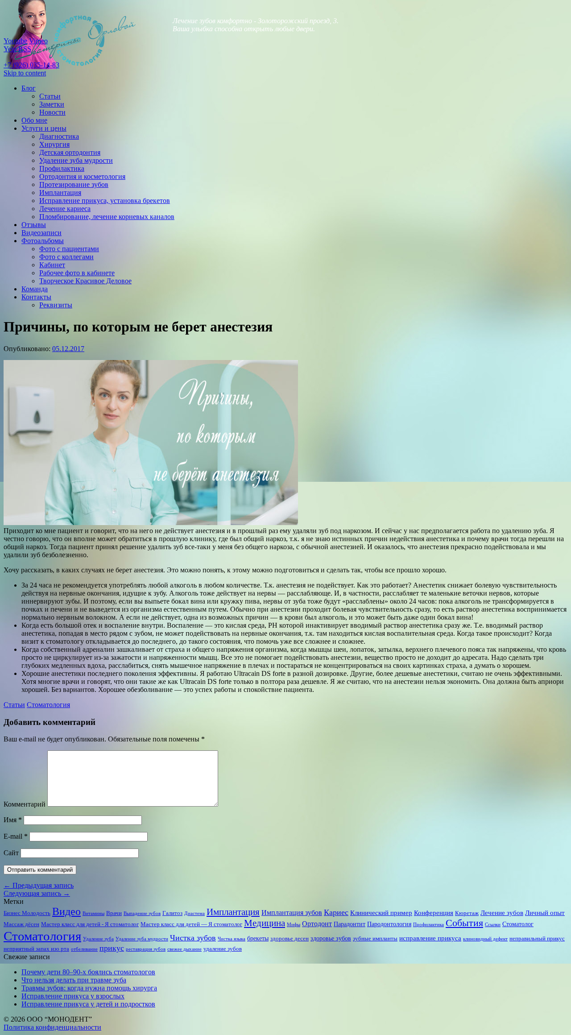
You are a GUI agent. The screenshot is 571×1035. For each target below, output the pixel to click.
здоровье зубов (330, 938)
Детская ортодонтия (69, 152)
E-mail (16, 836)
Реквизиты (55, 305)
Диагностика (59, 136)
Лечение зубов (501, 912)
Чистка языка (231, 938)
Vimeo (38, 41)
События (464, 923)
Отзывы (33, 224)
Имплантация (60, 192)
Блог (28, 88)
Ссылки (493, 924)
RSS (24, 49)
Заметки (51, 104)
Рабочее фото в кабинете (77, 273)
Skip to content (25, 73)
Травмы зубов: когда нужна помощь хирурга (89, 988)
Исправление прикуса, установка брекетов (104, 200)
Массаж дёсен (21, 924)
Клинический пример (381, 912)
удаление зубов (222, 949)
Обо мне (34, 120)
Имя (13, 820)
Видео (66, 911)
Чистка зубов (193, 937)
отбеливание (84, 949)
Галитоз (172, 913)
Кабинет (52, 265)
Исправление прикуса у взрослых (72, 996)
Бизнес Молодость (27, 913)
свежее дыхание (184, 949)
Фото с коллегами (66, 257)
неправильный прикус (537, 939)
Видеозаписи (41, 232)
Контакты (36, 297)
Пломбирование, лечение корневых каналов (106, 216)
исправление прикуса (430, 938)
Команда (34, 289)
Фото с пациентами (69, 249)
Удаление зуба (98, 938)
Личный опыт (545, 912)
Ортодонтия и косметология (82, 176)
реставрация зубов (146, 949)
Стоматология (48, 704)
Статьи (50, 96)
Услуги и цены (43, 128)
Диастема (194, 913)
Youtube (15, 41)
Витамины (93, 913)
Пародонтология (389, 923)
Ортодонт (317, 923)
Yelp (10, 49)
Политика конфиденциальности (52, 1027)
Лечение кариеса (65, 208)
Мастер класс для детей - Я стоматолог (90, 924)
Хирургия (54, 144)
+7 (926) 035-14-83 (31, 65)
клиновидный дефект (485, 938)
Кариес (336, 912)
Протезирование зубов (73, 184)
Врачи (114, 913)
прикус (111, 948)
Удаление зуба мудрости (76, 160)
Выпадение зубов (142, 913)
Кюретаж (467, 913)
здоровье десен (289, 939)
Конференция (433, 912)
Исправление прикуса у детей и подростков (88, 1004)
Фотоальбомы (42, 240)
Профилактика (61, 168)
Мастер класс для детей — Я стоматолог (191, 924)
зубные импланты (375, 939)
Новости (52, 112)
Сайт (11, 853)
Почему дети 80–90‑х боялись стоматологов (88, 972)
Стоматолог (518, 923)
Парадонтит (349, 923)
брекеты (258, 938)
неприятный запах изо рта (36, 949)
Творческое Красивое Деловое (85, 281)
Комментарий (25, 804)
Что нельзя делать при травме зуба (73, 980)
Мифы (293, 924)
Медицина (264, 923)
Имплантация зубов (291, 912)
